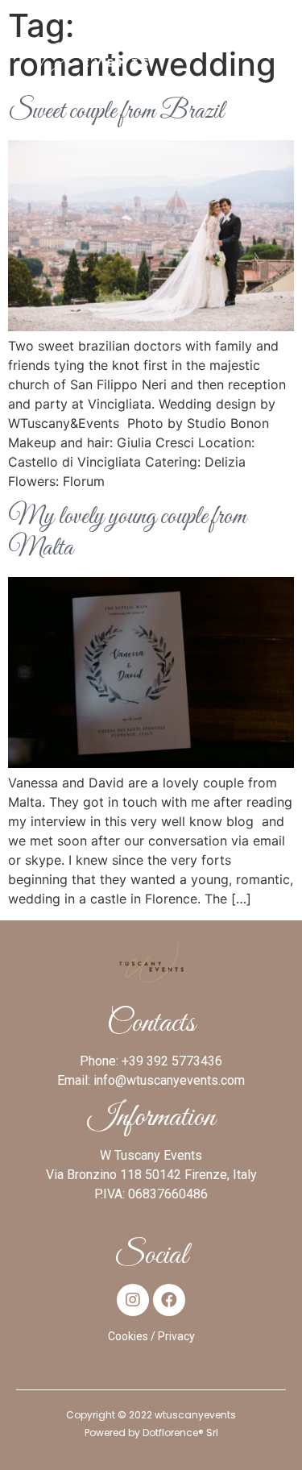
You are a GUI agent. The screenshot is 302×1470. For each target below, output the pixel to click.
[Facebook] (169, 1300)
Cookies (128, 1336)
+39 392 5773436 (172, 1061)
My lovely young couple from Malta (127, 532)
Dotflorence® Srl (180, 1432)
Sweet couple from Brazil (116, 112)
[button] (279, 48)
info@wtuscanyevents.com (169, 1080)
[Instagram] (133, 1300)
